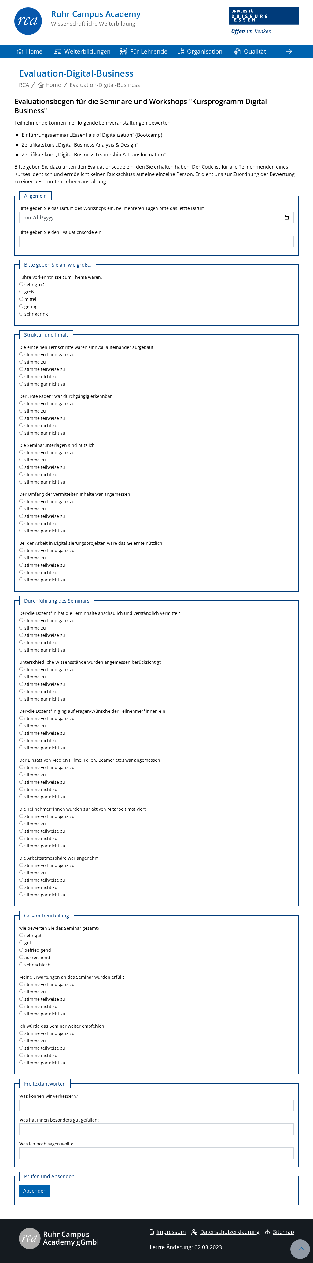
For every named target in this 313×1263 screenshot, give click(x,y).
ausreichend (36, 957)
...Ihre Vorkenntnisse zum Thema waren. (60, 277)
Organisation (205, 51)
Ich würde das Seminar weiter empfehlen (61, 1026)
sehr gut (32, 935)
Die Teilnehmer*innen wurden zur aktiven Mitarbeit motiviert (82, 809)
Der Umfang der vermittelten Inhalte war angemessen (74, 494)
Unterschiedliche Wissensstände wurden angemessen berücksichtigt (90, 662)
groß (28, 292)
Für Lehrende (149, 51)
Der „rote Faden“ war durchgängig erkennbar (65, 396)
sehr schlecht (37, 965)
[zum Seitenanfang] (300, 1249)
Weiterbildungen (87, 51)
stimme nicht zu (40, 376)
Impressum (171, 1231)
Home (34, 51)
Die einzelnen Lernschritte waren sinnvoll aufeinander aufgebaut (86, 347)
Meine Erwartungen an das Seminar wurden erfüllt (71, 977)
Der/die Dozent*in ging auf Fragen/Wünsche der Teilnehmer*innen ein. (93, 711)
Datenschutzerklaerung (230, 1231)
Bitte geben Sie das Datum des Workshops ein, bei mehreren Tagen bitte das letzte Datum (112, 208)
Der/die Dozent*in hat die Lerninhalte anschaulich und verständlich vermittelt (99, 613)
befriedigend (37, 950)
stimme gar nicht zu (44, 384)
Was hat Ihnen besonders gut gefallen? (59, 1120)
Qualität (255, 51)
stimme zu (34, 362)
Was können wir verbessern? (48, 1096)
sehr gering (35, 314)
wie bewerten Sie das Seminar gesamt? (59, 928)
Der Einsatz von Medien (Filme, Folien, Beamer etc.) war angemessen (89, 760)
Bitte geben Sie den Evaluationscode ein (60, 232)
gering (30, 306)
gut (27, 943)
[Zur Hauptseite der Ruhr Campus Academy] (28, 26)
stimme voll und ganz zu (49, 354)
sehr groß (33, 284)
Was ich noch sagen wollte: (47, 1144)
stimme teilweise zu (44, 369)
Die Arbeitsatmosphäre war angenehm (59, 858)
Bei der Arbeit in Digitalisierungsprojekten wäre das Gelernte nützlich (90, 543)
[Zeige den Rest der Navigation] (288, 51)
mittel (29, 299)
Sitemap (283, 1231)
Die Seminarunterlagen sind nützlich (57, 445)
